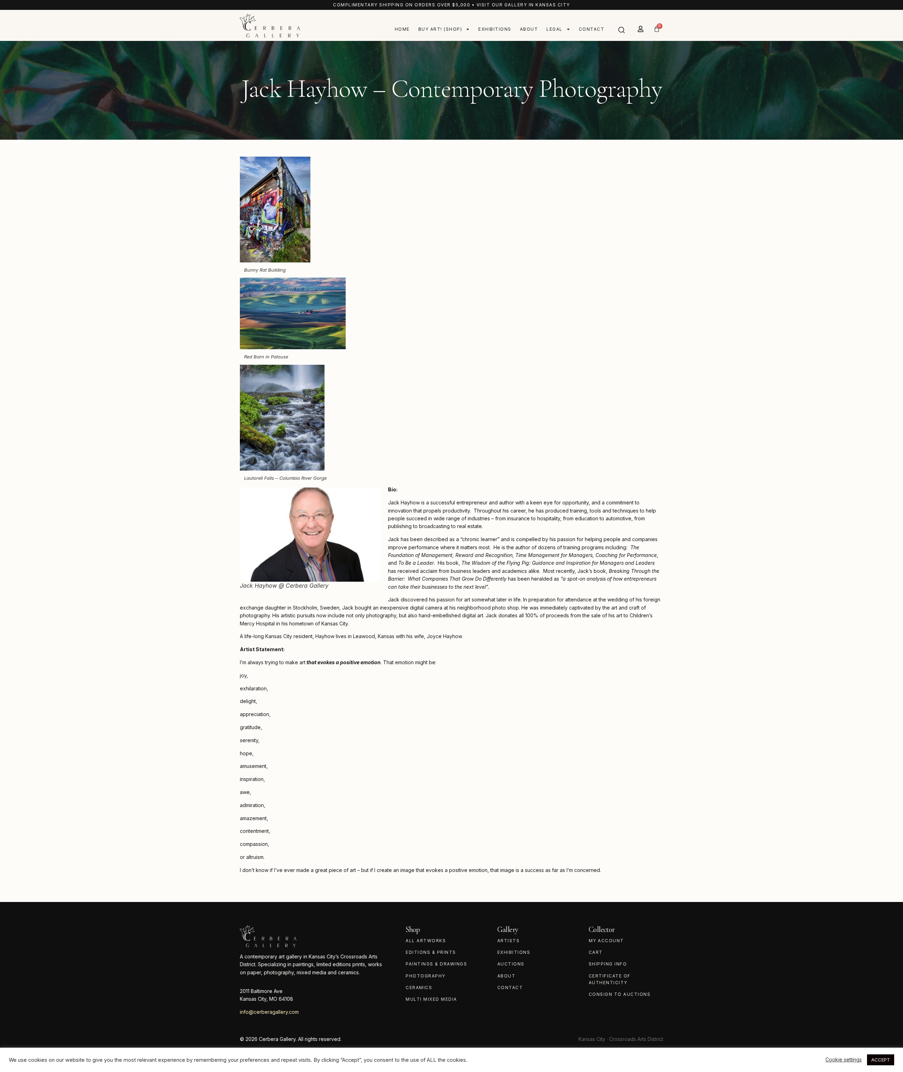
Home (402, 29)
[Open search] (622, 30)
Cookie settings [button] (843, 1059)
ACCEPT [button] (880, 1059)
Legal (554, 29)
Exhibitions (494, 29)
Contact (592, 29)
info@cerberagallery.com (269, 1012)
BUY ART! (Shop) (440, 29)
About (529, 29)
